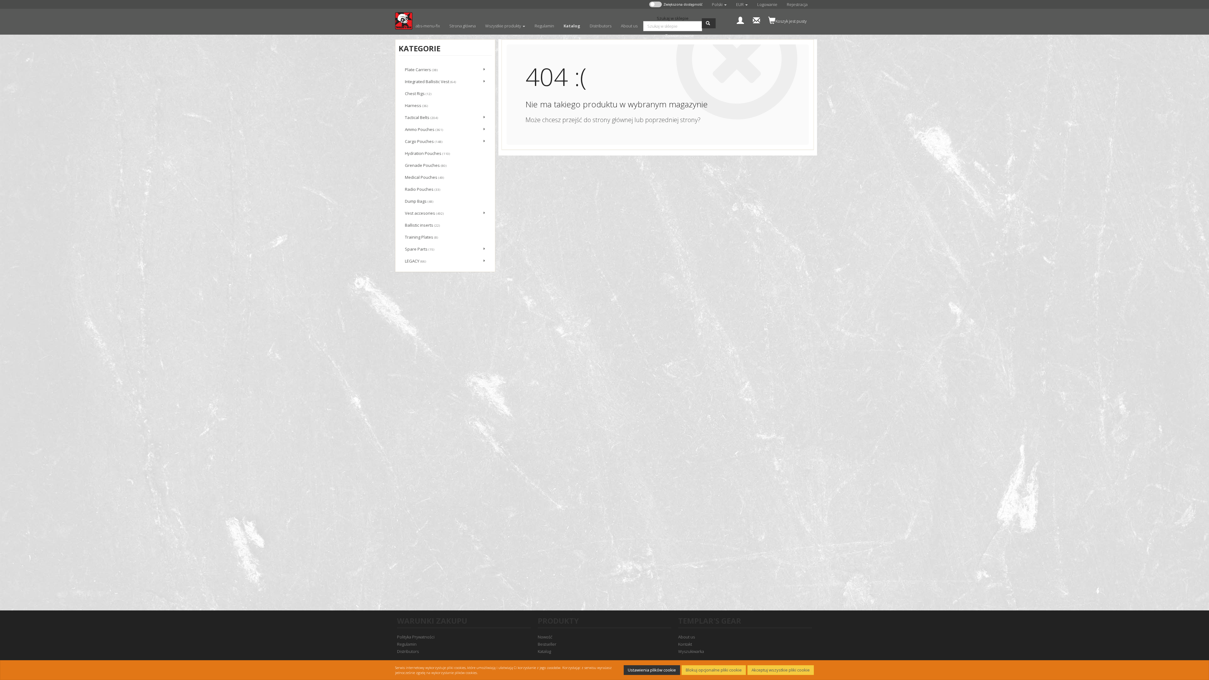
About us (686, 637)
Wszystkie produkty (503, 26)
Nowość (545, 637)
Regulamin (407, 644)
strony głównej (613, 120)
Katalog (544, 651)
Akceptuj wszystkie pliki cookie (781, 670)
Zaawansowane (679, 35)
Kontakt (685, 644)
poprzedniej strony (671, 120)
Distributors (408, 651)
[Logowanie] (740, 20)
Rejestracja (797, 4)
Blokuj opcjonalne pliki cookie (714, 670)
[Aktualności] (756, 20)
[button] (719, 4)
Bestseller (547, 644)
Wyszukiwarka (691, 651)
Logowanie (767, 4)
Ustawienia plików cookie (652, 670)
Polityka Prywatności (415, 637)
